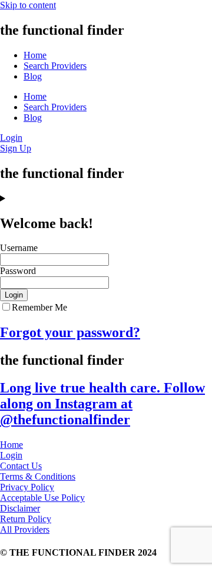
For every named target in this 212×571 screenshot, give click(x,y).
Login (14, 295)
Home (35, 55)
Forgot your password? (70, 332)
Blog (33, 76)
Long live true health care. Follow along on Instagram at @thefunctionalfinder (102, 403)
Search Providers (55, 66)
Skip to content (28, 5)
